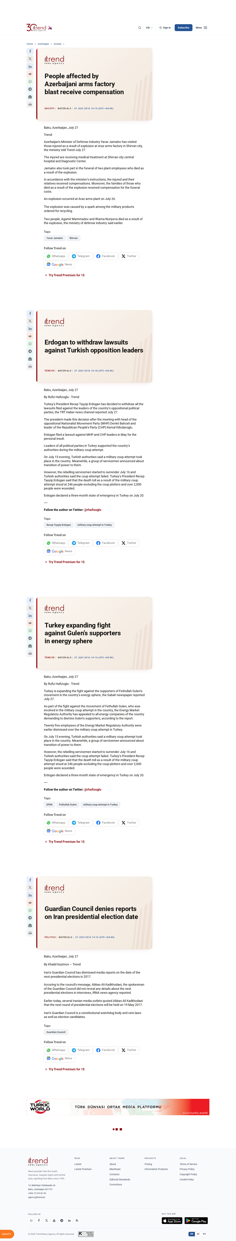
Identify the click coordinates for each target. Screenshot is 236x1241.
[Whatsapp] (31, 1221)
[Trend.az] (39, 27)
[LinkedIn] (69, 1221)
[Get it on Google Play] (196, 1220)
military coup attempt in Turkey (94, 524)
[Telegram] (62, 1221)
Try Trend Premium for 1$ (66, 275)
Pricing (148, 1164)
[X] (46, 1221)
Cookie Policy (187, 1179)
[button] (30, 51)
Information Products (156, 1169)
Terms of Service (188, 1164)
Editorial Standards (120, 1179)
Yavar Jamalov (54, 238)
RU (204, 1234)
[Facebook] (39, 1221)
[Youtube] (54, 1221)
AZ (198, 1234)
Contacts (114, 1174)
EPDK (49, 804)
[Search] (139, 27)
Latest (77, 1164)
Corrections (116, 1184)
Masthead (115, 1169)
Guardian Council (55, 1032)
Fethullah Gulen (68, 804)
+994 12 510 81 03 (37, 1193)
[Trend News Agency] (38, 1161)
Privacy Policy (187, 1169)
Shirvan (73, 238)
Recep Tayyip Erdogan (58, 524)
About (113, 1164)
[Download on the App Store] (172, 1220)
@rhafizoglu (92, 510)
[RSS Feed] (77, 1221)
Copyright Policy (188, 1174)
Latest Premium (83, 1169)
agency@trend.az (36, 1197)
